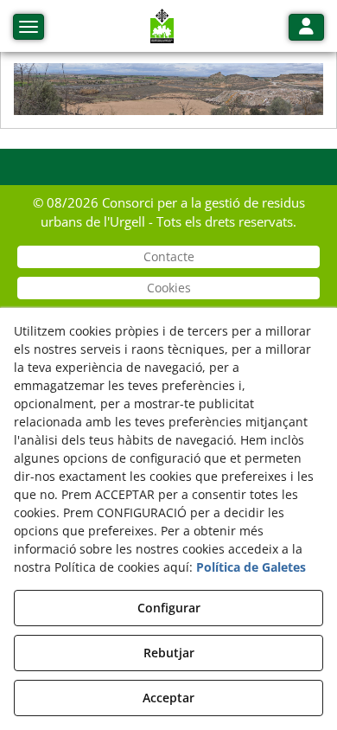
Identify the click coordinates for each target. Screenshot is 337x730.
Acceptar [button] (168, 697)
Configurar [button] (168, 607)
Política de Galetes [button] (251, 567)
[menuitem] (168, 257)
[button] (162, 26)
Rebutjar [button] (168, 652)
